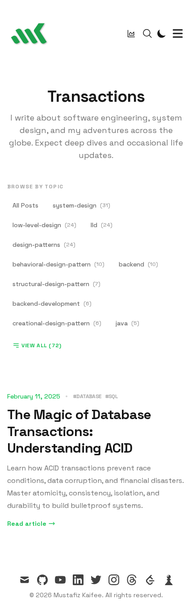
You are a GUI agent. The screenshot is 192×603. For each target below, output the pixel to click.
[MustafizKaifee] (31, 33)
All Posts (25, 205)
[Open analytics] (131, 33)
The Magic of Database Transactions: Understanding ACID (79, 431)
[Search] (147, 33)
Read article (26, 524)
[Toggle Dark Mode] (161, 33)
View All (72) (41, 345)
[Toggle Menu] (178, 33)
